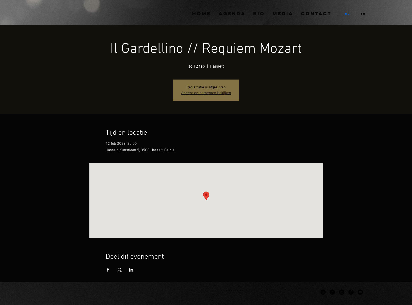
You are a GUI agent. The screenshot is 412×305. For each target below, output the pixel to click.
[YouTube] (360, 292)
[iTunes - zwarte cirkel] (332, 292)
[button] (283, 13)
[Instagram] (341, 292)
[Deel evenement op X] (119, 270)
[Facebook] (351, 292)
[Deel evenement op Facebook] (108, 270)
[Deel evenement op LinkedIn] (131, 270)
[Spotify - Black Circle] (323, 292)
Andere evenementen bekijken (206, 93)
